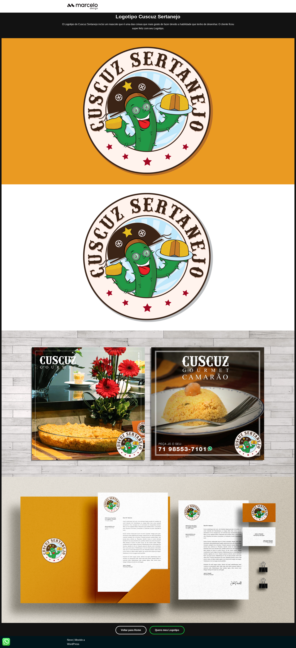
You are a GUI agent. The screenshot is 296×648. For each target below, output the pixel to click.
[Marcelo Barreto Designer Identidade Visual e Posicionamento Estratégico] (82, 6)
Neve (70, 640)
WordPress (73, 644)
